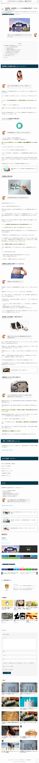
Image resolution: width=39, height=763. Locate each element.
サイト (4, 659)
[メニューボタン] (1, 1)
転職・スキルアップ (6, 475)
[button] (4, 569)
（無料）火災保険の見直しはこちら (11, 53)
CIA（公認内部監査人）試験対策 (9, 463)
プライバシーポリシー (15, 759)
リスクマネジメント (5, 14)
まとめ (6, 57)
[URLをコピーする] (34, 569)
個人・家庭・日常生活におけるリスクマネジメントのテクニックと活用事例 (23, 513)
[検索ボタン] (38, 1)
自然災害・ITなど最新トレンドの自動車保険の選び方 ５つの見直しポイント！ (23, 521)
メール (4, 655)
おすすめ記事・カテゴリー (10, 55)
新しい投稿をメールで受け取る (8, 669)
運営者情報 (28, 759)
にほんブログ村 (4, 539)
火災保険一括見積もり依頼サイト (8, 450)
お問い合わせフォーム (22, 759)
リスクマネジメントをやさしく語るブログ (19, 1)
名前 (4, 651)
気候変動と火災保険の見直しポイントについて (13, 45)
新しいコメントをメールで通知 (8, 666)
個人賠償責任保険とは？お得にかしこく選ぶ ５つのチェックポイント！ (23, 529)
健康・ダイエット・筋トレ (8, 470)
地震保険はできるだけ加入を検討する (13, 52)
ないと (7, 590)
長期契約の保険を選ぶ (10, 48)
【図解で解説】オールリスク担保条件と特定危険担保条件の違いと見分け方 (23, 169)
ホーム (10, 759)
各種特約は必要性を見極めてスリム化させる (14, 49)
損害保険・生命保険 (11, 14)
